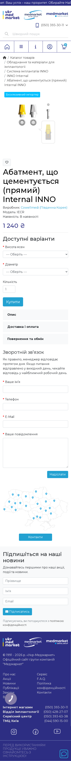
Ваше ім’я (12, 382)
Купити (13, 302)
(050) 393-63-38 (35, 716)
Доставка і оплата (23, 327)
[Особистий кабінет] (50, 46)
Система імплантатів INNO (27, 71)
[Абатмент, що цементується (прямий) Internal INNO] (35, 123)
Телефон (12, 399)
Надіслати (58, 474)
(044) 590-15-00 (35, 721)
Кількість (10, 282)
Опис (11, 314)
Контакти (35, 537)
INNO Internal (17, 76)
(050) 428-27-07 (35, 712)
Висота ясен (15, 247)
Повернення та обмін (25, 339)
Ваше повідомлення (21, 434)
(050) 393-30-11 (52, 25)
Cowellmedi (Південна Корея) (44, 207)
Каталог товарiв (22, 58)
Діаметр (11, 264)
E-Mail (9, 417)
